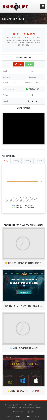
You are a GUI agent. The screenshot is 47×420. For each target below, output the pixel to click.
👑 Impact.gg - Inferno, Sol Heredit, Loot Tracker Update (23, 263)
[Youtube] (32, 411)
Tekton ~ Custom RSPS (23, 34)
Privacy (19, 416)
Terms (9, 416)
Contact (37, 416)
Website (19, 64)
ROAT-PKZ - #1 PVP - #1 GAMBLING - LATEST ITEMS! (23, 306)
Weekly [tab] (16, 161)
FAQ (28, 416)
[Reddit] (32, 101)
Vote (31, 64)
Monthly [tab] (28, 161)
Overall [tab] (39, 161)
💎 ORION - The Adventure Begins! (23, 348)
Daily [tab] (6, 161)
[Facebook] (28, 101)
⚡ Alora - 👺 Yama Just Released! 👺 (23, 391)
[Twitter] (36, 101)
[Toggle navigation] (42, 6)
